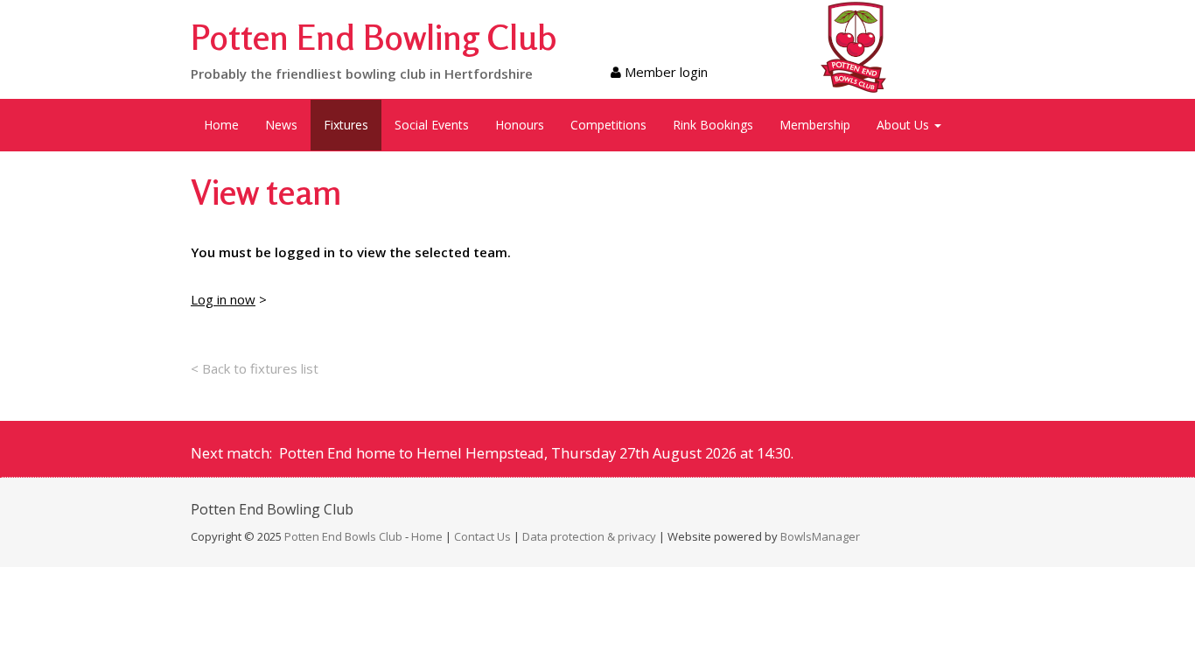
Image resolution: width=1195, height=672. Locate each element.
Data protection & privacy (589, 536)
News (281, 124)
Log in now (223, 299)
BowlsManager (820, 536)
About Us (905, 124)
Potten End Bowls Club (343, 536)
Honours (519, 124)
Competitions (608, 124)
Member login (664, 71)
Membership (814, 124)
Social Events (432, 124)
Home (221, 124)
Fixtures (346, 124)
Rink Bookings (713, 124)
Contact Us (482, 536)
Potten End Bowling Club (374, 37)
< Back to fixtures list (254, 368)
